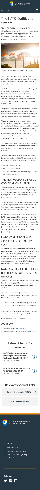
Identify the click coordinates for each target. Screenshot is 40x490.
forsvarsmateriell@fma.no (16, 451)
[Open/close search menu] (31, 10)
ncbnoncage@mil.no (30, 331)
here (24, 319)
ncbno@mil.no (21, 328)
